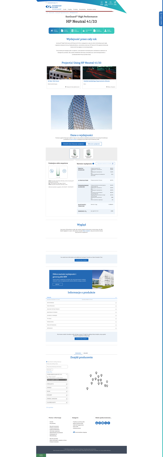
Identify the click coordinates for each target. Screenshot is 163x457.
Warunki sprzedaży (54, 438)
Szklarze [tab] (86, 353)
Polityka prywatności (54, 427)
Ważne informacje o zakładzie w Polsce (58, 440)
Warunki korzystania (54, 426)
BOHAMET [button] (49, 395)
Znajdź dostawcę (109, 30)
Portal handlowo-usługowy (81, 432)
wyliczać (57, 284)
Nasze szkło (75, 426)
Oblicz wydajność (76, 30)
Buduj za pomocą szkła (78, 423)
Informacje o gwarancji (55, 431)
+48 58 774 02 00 (51, 376)
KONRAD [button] (49, 387)
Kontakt (51, 421)
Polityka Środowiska (54, 441)
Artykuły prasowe (77, 428)
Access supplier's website (53, 379)
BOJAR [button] (48, 391)
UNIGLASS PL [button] (50, 384)
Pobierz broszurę (66, 30)
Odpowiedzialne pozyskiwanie (56, 432)
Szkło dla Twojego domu (78, 425)
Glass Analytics (74, 139)
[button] (92, 383)
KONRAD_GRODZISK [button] (52, 398)
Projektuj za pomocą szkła (78, 421)
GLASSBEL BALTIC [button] (51, 402)
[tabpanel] (81, 382)
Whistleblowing (53, 435)
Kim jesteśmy (53, 423)
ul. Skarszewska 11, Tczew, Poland (55, 377)
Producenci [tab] (78, 353)
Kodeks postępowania (54, 429)
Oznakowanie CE (53, 434)
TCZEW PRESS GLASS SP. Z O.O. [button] (54, 374)
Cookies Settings (41, 455)
